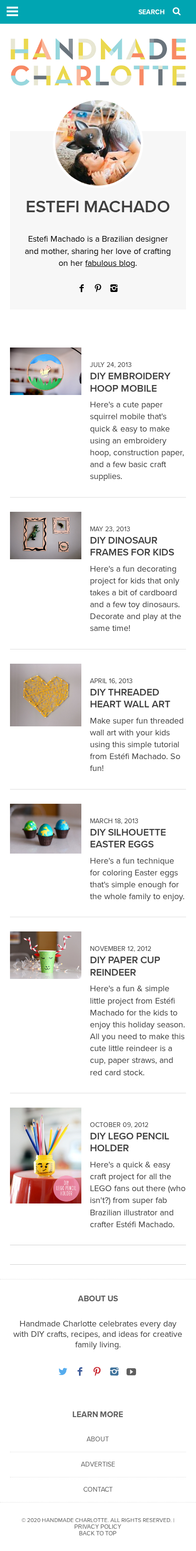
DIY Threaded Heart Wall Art (130, 698)
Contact (98, 1489)
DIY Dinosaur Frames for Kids (132, 547)
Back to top (98, 1533)
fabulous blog (110, 263)
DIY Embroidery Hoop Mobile (130, 382)
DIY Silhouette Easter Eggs (128, 839)
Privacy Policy (97, 1526)
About (98, 1439)
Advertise (98, 1464)
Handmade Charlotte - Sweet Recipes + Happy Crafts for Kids (98, 62)
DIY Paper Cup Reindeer (125, 966)
